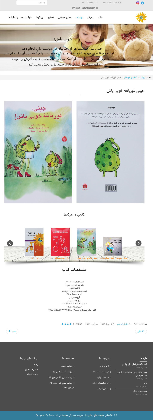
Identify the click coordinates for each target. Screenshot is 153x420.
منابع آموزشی (64, 17)
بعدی (13, 331)
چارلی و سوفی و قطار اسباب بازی (113, 258)
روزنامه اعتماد (66, 366)
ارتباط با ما (14, 17)
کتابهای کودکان (130, 77)
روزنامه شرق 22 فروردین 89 (60, 377)
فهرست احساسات (101, 372)
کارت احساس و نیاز (100, 383)
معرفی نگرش (103, 389)
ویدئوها (39, 17)
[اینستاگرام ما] (137, 2)
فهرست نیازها (103, 377)
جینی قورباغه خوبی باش (87, 258)
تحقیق (51, 17)
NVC (36, 365)
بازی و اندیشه (32, 374)
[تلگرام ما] (142, 2)
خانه (100, 17)
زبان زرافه (35, 258)
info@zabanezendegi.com (83, 8)
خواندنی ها (26, 17)
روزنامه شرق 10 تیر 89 (62, 372)
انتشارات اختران (31, 369)
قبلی (139, 331)
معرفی (90, 17)
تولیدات (79, 17)
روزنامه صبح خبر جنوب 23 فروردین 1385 (61, 385)
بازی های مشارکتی (61, 258)
